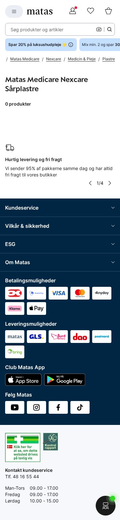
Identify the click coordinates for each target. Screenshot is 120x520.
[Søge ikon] (109, 29)
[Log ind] (72, 11)
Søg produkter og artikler (37, 29)
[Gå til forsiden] (39, 11)
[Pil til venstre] (90, 183)
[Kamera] (99, 29)
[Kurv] (108, 11)
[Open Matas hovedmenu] (14, 11)
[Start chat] (106, 506)
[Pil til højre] (110, 183)
